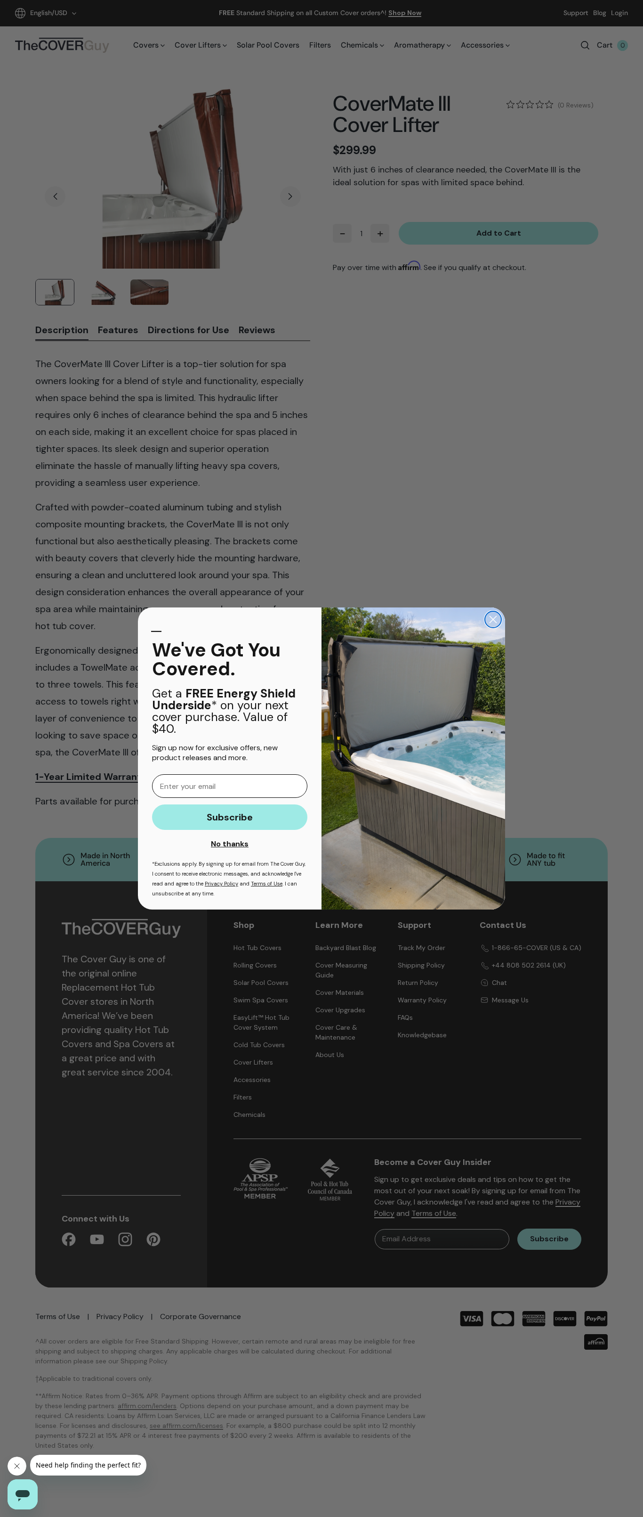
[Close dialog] (493, 619)
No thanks (230, 844)
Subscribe (230, 817)
